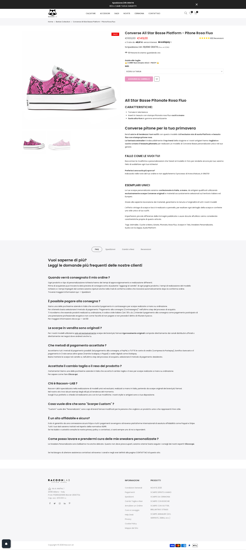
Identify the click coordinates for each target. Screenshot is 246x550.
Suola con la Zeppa (133, 228)
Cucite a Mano (146, 224)
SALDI (116, 13)
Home (50, 22)
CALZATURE (91, 13)
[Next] (116, 80)
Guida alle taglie (133, 60)
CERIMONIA (139, 13)
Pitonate (164, 224)
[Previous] (27, 80)
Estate (156, 224)
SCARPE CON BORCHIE (160, 501)
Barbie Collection (63, 22)
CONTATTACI (154, 13)
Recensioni (146, 249)
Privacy (128, 519)
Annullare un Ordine (134, 505)
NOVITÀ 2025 (156, 487)
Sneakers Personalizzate (202, 224)
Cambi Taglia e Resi (133, 501)
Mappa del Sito (131, 528)
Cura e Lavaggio (132, 510)
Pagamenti (130, 492)
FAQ (97, 249)
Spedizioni (110, 249)
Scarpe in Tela (184, 224)
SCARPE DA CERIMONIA (160, 496)
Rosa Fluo (172, 224)
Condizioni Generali (133, 487)
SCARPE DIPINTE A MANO (161, 492)
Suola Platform (149, 228)
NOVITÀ (127, 13)
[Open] (6, 543)
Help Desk (129, 514)
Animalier (134, 224)
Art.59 (85, 319)
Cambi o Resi (128, 249)
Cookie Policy (131, 523)
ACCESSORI (105, 13)
